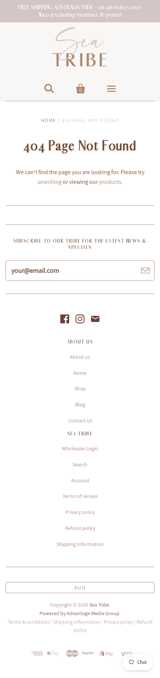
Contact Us (80, 420)
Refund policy (80, 528)
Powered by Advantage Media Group (79, 613)
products (110, 182)
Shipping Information (80, 544)
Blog (80, 404)
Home (48, 120)
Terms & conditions (29, 621)
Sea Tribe (99, 604)
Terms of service (80, 496)
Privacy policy (80, 512)
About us (80, 357)
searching (50, 182)
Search (80, 464)
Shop (80, 388)
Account (80, 480)
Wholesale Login (80, 448)
